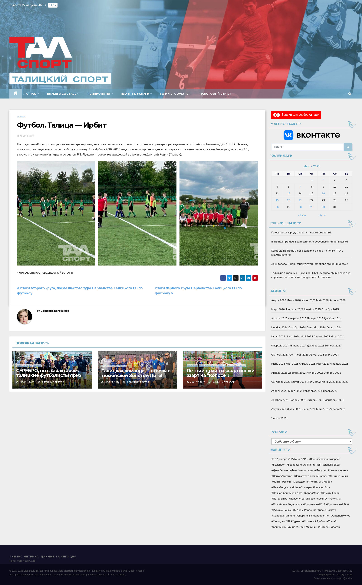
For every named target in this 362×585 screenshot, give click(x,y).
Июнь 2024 (293, 336)
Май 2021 (322, 408)
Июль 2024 (278, 336)
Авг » (322, 215)
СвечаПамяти (327, 509)
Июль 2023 (332, 354)
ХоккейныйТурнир (284, 526)
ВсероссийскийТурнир (301, 464)
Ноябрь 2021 (297, 399)
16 (323, 193)
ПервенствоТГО (317, 498)
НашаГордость (282, 487)
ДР (319, 464)
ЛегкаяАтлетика (282, 475)
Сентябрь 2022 (281, 381)
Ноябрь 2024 (279, 327)
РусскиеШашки (282, 509)
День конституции (302, 470)
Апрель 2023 (307, 363)
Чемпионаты (98, 93)
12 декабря (280, 458)
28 (300, 207)
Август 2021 (278, 408)
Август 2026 (278, 300)
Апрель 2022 (279, 390)
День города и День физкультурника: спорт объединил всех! (309, 263)
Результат (335, 498)
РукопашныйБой (315, 504)
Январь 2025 (315, 318)
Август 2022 (298, 381)
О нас (31, 93)
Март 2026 (278, 309)
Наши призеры (24, 366)
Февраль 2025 (297, 318)
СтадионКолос (341, 515)
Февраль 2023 (339, 363)
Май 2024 (307, 336)
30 (323, 207)
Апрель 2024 (322, 336)
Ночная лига (322, 487)
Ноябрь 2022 (314, 372)
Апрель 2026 (337, 300)
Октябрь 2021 (315, 399)
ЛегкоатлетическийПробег (311, 475)
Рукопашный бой (338, 504)
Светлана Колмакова (55, 311)
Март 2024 (337, 336)
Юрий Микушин (307, 526)
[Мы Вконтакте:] (312, 135)
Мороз (328, 481)
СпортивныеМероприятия (313, 515)
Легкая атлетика (208, 366)
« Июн (302, 215)
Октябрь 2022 (332, 372)
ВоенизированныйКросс (325, 458)
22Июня (295, 458)
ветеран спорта (330, 526)
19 (277, 200)
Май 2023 (292, 363)
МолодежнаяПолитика (307, 481)
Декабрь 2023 (315, 345)
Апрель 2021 (337, 408)
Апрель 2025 (279, 318)
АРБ (305, 458)
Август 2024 (334, 327)
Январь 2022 (329, 390)
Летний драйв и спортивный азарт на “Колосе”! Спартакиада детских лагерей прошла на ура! (222, 377)
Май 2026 (322, 300)
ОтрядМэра (312, 492)
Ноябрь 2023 (333, 345)
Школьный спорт (236, 366)
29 (311, 207)
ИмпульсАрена (338, 470)
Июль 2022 (314, 381)
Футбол (21, 117)
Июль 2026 (294, 300)
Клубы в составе (62, 93)
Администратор (52, 382)
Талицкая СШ (281, 521)
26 (277, 207)
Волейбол (192, 366)
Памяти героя (331, 492)
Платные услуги (135, 93)
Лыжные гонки (339, 475)
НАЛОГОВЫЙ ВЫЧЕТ (215, 93)
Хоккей (332, 521)
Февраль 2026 (294, 309)
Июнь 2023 (278, 363)
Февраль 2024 (280, 345)
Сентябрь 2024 (316, 327)
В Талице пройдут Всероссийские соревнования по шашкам (309, 241)
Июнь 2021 (309, 408)
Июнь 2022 (328, 381)
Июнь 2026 (309, 300)
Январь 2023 (279, 372)
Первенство (297, 498)
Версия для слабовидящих (299, 114)
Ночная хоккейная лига (287, 492)
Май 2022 (342, 381)
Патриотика (280, 498)
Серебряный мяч (284, 515)
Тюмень (309, 521)
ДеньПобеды (332, 464)
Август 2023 (316, 354)
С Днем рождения (305, 509)
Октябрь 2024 (297, 327)
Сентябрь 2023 (299, 354)
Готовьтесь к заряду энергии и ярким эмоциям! (301, 232)
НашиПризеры (303, 487)
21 (300, 200)
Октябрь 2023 (280, 354)
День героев (280, 470)
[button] (349, 93)
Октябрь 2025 (330, 309)
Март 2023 (323, 363)
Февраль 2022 (312, 390)
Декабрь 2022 (297, 372)
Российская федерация (287, 504)
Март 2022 (295, 390)
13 (288, 193)
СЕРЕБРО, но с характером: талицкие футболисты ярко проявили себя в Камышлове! (51, 375)
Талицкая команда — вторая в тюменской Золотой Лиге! (135, 373)
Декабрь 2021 (280, 399)
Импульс (321, 470)
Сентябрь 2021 (334, 399)
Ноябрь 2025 (312, 309)
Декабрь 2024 (332, 318)
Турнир (296, 521)
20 (288, 200)
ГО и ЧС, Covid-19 (174, 93)
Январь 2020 (279, 418)
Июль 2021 (294, 408)
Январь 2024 (298, 345)
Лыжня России (282, 481)
